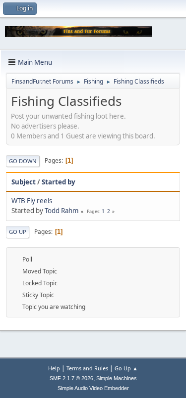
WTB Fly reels (31, 200)
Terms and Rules (87, 368)
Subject (23, 181)
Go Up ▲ (126, 368)
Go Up (17, 231)
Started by (58, 181)
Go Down (23, 161)
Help (54, 368)
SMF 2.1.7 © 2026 (71, 378)
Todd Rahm (61, 210)
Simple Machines (116, 378)
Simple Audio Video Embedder (93, 388)
